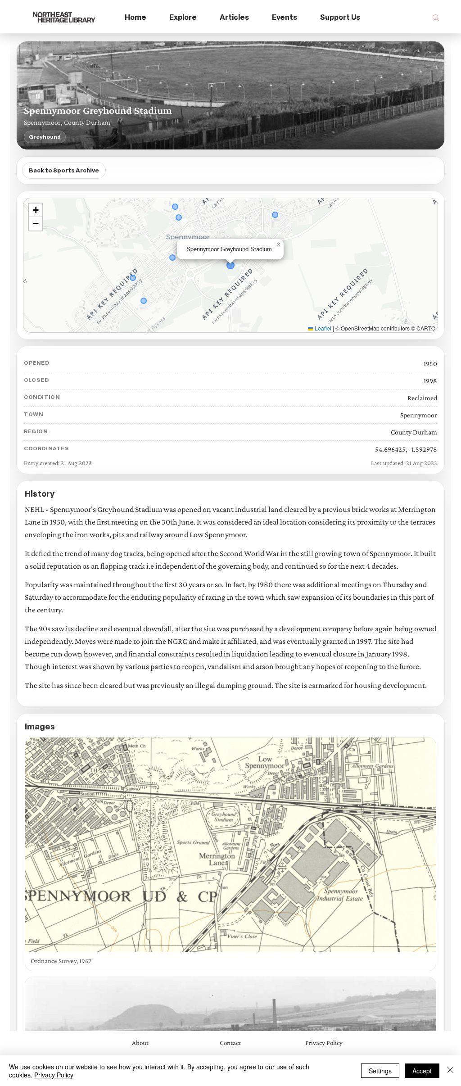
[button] (183, 18)
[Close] (450, 1071)
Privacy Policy (53, 1074)
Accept (422, 1070)
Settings (380, 1070)
